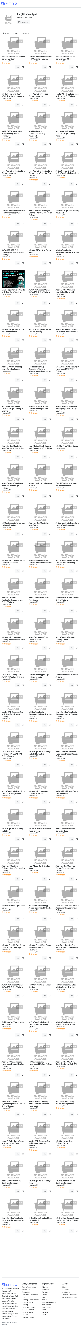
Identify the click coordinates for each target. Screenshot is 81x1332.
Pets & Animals (27, 1312)
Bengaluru (45, 1292)
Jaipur (44, 1300)
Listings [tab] (6, 33)
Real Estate (26, 1289)
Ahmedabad (46, 1305)
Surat (44, 1315)
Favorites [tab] (25, 33)
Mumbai (45, 1287)
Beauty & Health (28, 1317)
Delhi (44, 1297)
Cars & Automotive (29, 1287)
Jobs (23, 1297)
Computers (26, 1292)
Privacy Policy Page (69, 1297)
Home (64, 1287)
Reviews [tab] (15, 33)
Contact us (66, 1292)
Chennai (45, 1295)
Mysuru (45, 1312)
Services (25, 1315)
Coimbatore (46, 1307)
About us (65, 1289)
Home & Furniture (28, 1307)
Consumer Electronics (30, 1295)
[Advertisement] (40, 1257)
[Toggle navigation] (76, 3)
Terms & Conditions (69, 1295)
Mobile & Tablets (28, 1310)
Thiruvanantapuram (49, 1302)
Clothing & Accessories (30, 1300)
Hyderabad (46, 1289)
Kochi (44, 1310)
